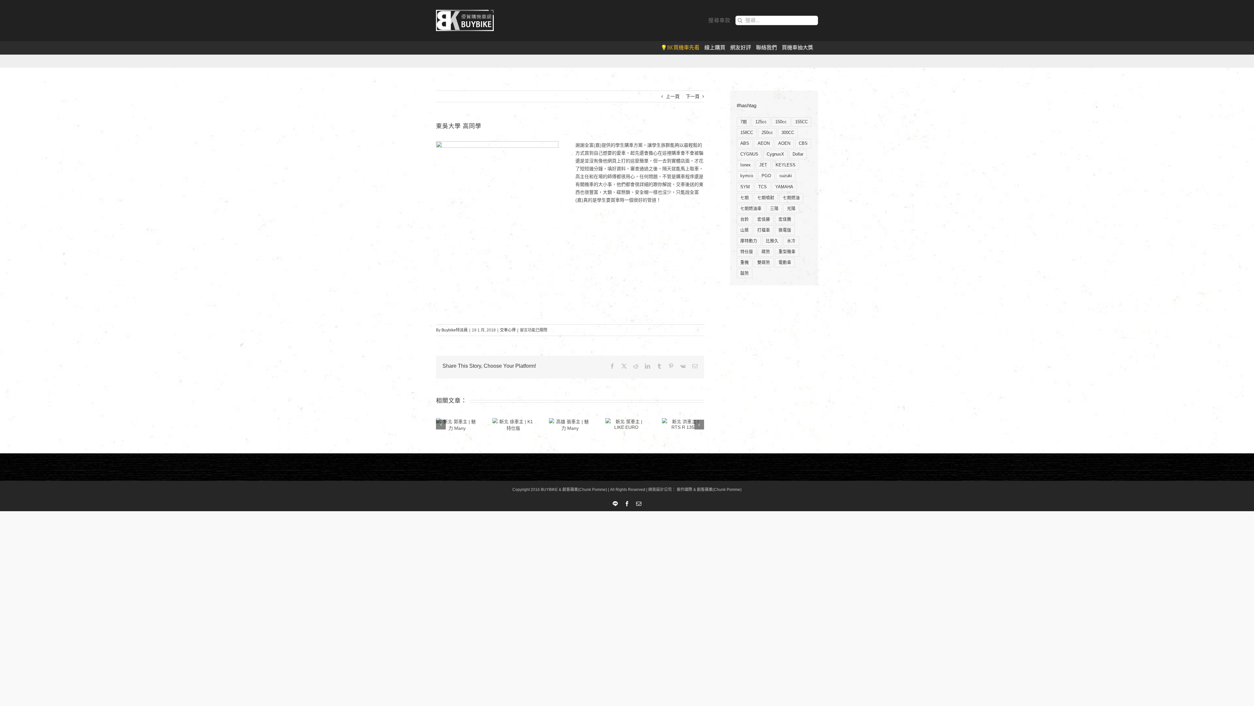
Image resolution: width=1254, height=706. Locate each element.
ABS (744, 143)
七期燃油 (791, 197)
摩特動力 (748, 241)
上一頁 (673, 96)
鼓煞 (744, 273)
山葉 (744, 230)
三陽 (774, 208)
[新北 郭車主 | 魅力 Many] (457, 424)
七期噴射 (765, 197)
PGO (766, 176)
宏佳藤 (763, 219)
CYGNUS (749, 154)
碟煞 (766, 251)
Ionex (745, 165)
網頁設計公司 (660, 489)
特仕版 (746, 251)
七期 (744, 197)
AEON (764, 143)
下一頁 (692, 96)
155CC (801, 122)
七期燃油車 (751, 208)
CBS (803, 143)
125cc (761, 122)
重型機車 (787, 251)
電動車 (785, 262)
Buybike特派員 (455, 330)
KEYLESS (786, 165)
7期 (743, 122)
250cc (767, 132)
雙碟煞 (763, 262)
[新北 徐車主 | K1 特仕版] (513, 424)
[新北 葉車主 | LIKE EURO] (626, 424)
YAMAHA (784, 187)
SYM (745, 187)
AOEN (784, 143)
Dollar (798, 154)
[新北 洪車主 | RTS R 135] (683, 424)
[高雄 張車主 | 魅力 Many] (570, 424)
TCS (762, 187)
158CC (746, 132)
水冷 (791, 241)
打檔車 (763, 230)
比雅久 (772, 241)
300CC (787, 132)
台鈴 (744, 219)
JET (763, 165)
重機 (744, 262)
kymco (746, 176)
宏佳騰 (785, 219)
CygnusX (775, 154)
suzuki (786, 176)
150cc (781, 122)
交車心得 (508, 330)
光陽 (791, 208)
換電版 (785, 230)
